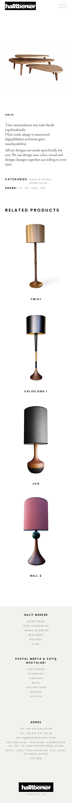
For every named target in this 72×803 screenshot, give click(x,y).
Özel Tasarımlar (36, 626)
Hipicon (36, 696)
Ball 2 (36, 576)
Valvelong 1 (36, 391)
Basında (36, 639)
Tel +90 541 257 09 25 (36, 733)
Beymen (36, 691)
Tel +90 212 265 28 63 (36, 728)
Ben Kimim (35, 635)
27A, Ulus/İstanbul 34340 (45, 752)
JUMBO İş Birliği (36, 630)
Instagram (36, 669)
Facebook (36, 673)
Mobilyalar (38, 183)
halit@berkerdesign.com (36, 737)
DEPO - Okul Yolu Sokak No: (28, 750)
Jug (36, 484)
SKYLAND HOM (36, 687)
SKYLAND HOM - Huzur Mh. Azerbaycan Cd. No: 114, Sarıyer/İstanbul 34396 (36, 744)
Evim (35, 644)
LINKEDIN (36, 678)
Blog (36, 682)
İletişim (36, 758)
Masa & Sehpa (40, 179)
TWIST (36, 299)
